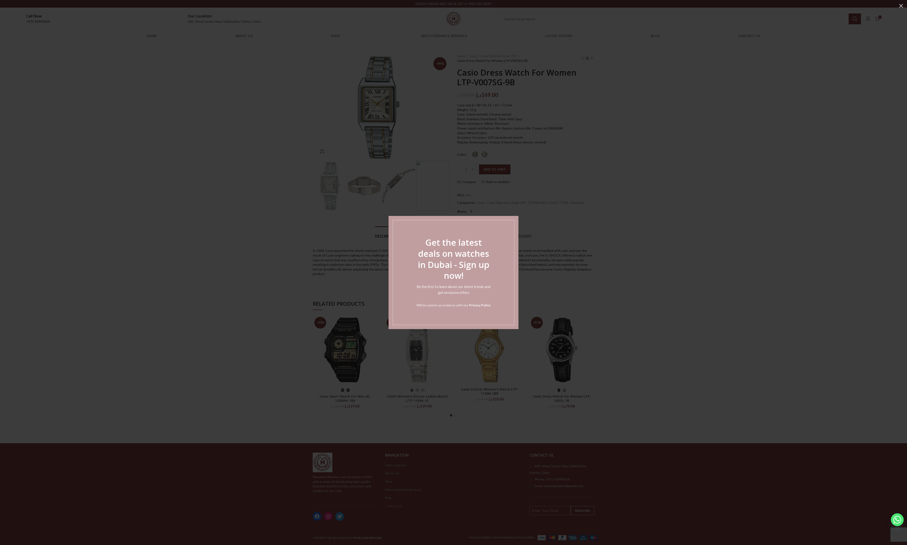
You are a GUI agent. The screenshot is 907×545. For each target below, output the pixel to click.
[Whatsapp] (897, 519)
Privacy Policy (480, 305)
